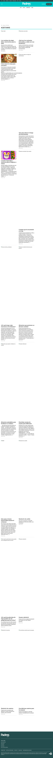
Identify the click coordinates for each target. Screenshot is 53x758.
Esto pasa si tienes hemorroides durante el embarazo (7, 520)
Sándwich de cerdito (24, 519)
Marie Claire (3, 743)
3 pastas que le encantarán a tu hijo (26, 230)
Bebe (32, 7)
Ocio (21, 7)
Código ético (3, 750)
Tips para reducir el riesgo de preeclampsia (26, 133)
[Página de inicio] (1, 25)
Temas (4, 25)
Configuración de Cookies (27, 750)
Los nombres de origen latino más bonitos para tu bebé (8, 42)
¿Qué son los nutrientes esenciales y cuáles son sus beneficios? (26, 42)
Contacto (16, 750)
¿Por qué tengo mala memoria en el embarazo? (8, 326)
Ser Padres (2, 744)
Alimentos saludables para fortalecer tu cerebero (8, 422)
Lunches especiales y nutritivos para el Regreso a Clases (8, 162)
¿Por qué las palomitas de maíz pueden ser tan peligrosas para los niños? (8, 619)
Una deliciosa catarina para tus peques (26, 709)
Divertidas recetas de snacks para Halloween (25, 422)
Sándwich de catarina (7, 708)
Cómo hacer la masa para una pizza (8, 64)
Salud (24, 7)
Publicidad (20, 750)
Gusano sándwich (24, 617)
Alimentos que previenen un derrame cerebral (26, 326)
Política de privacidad (9, 750)
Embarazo (28, 7)
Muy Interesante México (4, 747)
